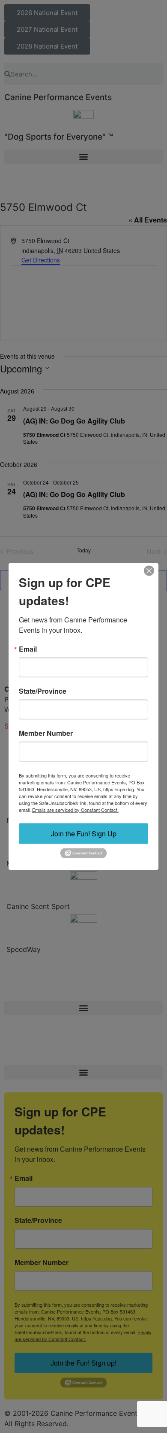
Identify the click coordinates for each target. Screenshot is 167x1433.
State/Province (42, 691)
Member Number (46, 733)
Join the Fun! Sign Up (83, 833)
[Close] (149, 571)
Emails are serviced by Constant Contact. (75, 809)
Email (28, 649)
